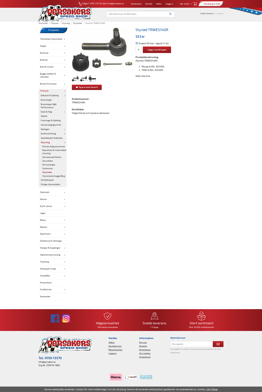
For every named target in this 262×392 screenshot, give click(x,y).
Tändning (44, 261)
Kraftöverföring (48, 133)
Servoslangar (48, 164)
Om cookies (145, 353)
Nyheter (143, 346)
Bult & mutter (47, 66)
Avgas (43, 46)
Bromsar (44, 52)
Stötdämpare (47, 180)
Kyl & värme (46, 206)
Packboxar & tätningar (51, 240)
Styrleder (47, 172)
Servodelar (47, 160)
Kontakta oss (115, 346)
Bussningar (46, 99)
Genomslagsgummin (51, 124)
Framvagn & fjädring (51, 120)
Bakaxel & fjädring (50, 95)
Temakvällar (136, 4)
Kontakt (148, 4)
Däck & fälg (46, 111)
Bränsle (44, 59)
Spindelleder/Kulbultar (52, 138)
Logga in (169, 4)
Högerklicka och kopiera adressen (90, 112)
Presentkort (46, 282)
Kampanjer (45, 296)
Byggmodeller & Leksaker (48, 75)
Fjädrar (44, 116)
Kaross (43, 199)
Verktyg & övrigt (48, 268)
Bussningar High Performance (49, 106)
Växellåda (45, 275)
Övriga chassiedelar (50, 184)
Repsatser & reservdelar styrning (54, 151)
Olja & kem (45, 234)
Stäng (214, 389)
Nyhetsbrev (145, 349)
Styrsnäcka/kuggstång (53, 176)
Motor (43, 220)
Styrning (45, 142)
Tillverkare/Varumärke (51, 39)
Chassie (44, 90)
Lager (42, 213)
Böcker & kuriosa (48, 83)
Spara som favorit (88, 87)
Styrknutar (47, 168)
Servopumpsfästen (51, 157)
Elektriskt (44, 192)
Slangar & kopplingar (50, 247)
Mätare (43, 227)
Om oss (143, 342)
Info (208, 389)
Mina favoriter (115, 349)
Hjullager (45, 129)
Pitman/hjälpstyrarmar (53, 146)
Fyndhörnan (46, 289)
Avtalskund (144, 357)
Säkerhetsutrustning (50, 254)
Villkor (159, 4)
